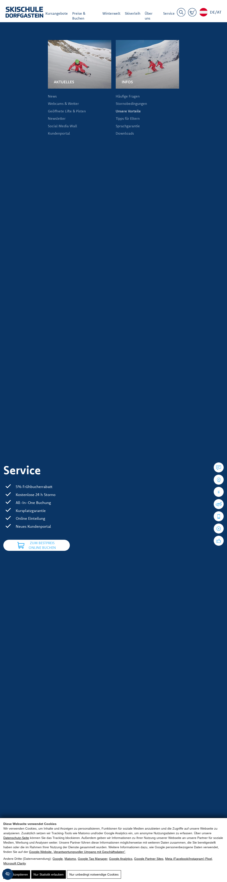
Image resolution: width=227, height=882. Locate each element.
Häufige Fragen (128, 96)
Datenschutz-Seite (16, 838)
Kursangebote (56, 13)
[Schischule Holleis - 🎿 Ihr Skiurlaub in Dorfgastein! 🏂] (24, 13)
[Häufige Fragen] (219, 467)
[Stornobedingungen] (219, 529)
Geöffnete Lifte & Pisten (67, 111)
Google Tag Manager (92, 858)
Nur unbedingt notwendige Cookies (94, 874)
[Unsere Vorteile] (219, 541)
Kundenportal (59, 133)
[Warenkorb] (192, 13)
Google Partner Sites (148, 858)
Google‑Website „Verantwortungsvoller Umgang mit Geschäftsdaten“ (77, 852)
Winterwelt (111, 13)
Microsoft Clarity (14, 863)
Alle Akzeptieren (17, 874)
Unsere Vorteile (128, 111)
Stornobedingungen (131, 103)
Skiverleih (132, 13)
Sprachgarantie (128, 126)
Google (58, 858)
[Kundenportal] (219, 516)
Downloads (125, 133)
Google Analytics (120, 858)
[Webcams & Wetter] (219, 480)
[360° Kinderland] (219, 504)
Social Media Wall (62, 126)
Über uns (149, 15)
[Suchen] (181, 13)
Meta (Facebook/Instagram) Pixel (188, 858)
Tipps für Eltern (128, 118)
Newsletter (57, 118)
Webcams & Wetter (63, 103)
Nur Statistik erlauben (48, 874)
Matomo (70, 858)
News (52, 96)
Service (169, 13)
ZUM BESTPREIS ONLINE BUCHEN (42, 545)
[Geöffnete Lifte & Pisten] (219, 492)
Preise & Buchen (78, 15)
